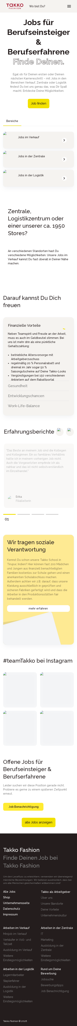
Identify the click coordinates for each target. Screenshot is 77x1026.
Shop (6, 897)
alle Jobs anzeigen (38, 822)
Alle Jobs (9, 891)
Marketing (47, 939)
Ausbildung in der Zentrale (52, 947)
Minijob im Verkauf (15, 933)
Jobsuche (47, 979)
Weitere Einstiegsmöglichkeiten (18, 958)
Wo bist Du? (37, 6)
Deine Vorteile (50, 909)
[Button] (60, 432)
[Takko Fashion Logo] (14, 6)
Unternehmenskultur (54, 915)
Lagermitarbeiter (13, 975)
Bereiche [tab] (12, 121)
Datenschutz (11, 908)
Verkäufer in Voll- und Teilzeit (17, 942)
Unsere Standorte (52, 903)
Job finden (38, 103)
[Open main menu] (69, 6)
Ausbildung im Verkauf (17, 949)
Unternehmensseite (16, 903)
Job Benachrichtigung (24, 806)
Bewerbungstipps (52, 985)
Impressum (10, 914)
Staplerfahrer (11, 980)
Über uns (47, 897)
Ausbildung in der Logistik (14, 989)
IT (42, 933)
